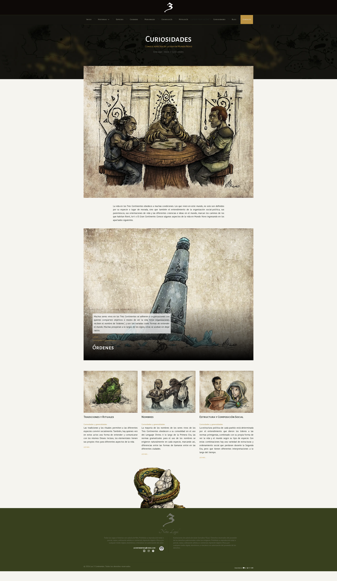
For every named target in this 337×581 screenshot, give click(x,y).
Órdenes (103, 347)
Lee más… (96, 337)
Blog (234, 19)
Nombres (147, 417)
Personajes (150, 19)
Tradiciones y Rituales (99, 417)
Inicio (88, 19)
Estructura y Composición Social (221, 417)
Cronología (166, 19)
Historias (102, 19)
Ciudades (134, 19)
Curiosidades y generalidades (104, 340)
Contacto (246, 19)
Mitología (183, 19)
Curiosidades (219, 19)
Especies (119, 19)
